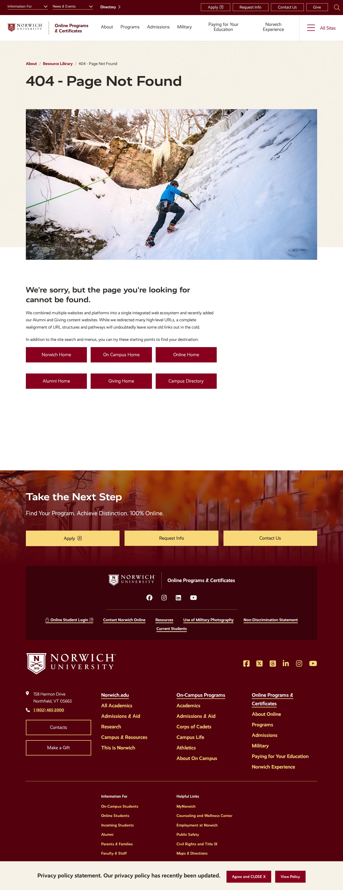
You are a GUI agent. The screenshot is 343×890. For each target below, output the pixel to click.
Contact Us (287, 7)
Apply (213, 7)
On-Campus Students (119, 806)
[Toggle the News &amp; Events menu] (89, 6)
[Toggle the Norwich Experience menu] (275, 35)
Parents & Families (117, 844)
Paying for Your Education (223, 27)
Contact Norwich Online (124, 619)
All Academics (116, 706)
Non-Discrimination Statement (271, 619)
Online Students (115, 815)
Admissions (158, 26)
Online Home (186, 354)
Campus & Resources (124, 737)
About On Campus (197, 758)
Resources (164, 619)
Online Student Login (69, 619)
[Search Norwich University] (337, 7)
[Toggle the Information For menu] (44, 6)
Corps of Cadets (194, 727)
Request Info (250, 7)
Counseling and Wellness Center (204, 815)
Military (184, 26)
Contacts (58, 727)
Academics (188, 706)
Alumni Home (56, 381)
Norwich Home (56, 354)
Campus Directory (186, 381)
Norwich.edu (115, 695)
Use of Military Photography (208, 619)
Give (317, 7)
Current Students (171, 628)
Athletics (186, 748)
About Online (266, 714)
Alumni (107, 834)
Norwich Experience (273, 27)
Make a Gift (58, 747)
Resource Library (58, 63)
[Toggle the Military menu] (185, 35)
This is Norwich (118, 748)
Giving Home (121, 381)
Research (111, 727)
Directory (108, 7)
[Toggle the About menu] (105, 35)
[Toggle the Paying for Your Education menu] (223, 35)
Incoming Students (117, 825)
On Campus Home (121, 354)
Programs (130, 26)
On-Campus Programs (201, 695)
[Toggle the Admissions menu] (158, 35)
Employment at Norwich (197, 825)
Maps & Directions (192, 853)
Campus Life (190, 737)
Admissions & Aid (120, 716)
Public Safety (188, 834)
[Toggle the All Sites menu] (321, 28)
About (107, 26)
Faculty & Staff (114, 853)
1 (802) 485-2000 (48, 710)
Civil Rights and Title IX (197, 844)
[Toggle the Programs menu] (130, 35)
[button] (248, 877)
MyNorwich (186, 806)
